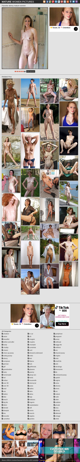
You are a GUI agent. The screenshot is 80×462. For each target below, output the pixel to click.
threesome (59, 369)
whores (57, 386)
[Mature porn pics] (30, 119)
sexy (56, 408)
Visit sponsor (31, 71)
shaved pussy (60, 353)
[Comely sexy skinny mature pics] (68, 89)
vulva (57, 383)
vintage (57, 416)
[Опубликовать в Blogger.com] (44, 1)
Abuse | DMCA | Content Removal (12, 460)
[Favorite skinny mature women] (25, 38)
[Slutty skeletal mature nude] (30, 183)
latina (31, 394)
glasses (32, 369)
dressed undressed (36, 353)
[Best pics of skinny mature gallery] (68, 247)
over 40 (5, 386)
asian (5, 336)
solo (56, 364)
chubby (5, 347)
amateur (6, 334)
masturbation (33, 405)
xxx (56, 391)
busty (5, 345)
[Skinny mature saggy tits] (30, 150)
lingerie (31, 402)
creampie (32, 345)
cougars (32, 339)
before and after (8, 342)
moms (31, 410)
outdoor (57, 402)
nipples (31, 416)
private (57, 405)
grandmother (7, 369)
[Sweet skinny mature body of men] (30, 233)
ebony (5, 358)
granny (31, 372)
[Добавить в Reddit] (65, 1)
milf (30, 408)
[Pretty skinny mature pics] (11, 106)
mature (57, 394)
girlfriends (32, 366)
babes (5, 394)
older (57, 399)
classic (5, 350)
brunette (6, 416)
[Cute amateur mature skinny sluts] (68, 141)
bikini (5, 405)
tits (56, 372)
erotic (31, 356)
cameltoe (6, 419)
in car (31, 334)
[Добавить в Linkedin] (56, 1)
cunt (30, 350)
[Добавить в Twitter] (73, 1)
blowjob (6, 410)
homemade (7, 375)
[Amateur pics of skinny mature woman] (11, 152)
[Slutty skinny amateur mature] (11, 234)
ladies (31, 388)
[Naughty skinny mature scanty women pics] (30, 211)
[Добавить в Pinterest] (62, 1)
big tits (5, 402)
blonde (5, 408)
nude (57, 397)
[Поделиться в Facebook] (47, 1)
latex (31, 391)
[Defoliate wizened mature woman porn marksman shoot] (49, 155)
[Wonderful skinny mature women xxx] (11, 262)
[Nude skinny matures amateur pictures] (11, 207)
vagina (57, 380)
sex (56, 350)
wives (57, 388)
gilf (4, 366)
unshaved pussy (61, 375)
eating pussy (7, 356)
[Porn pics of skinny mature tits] (49, 250)
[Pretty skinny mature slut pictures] (68, 220)
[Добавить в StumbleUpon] (68, 1)
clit (30, 336)
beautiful (6, 339)
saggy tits (58, 345)
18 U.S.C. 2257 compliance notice (33, 460)
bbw (4, 397)
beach (5, 399)
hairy (5, 372)
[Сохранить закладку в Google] (50, 1)
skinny (57, 410)
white (57, 419)
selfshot (58, 347)
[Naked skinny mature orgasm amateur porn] (49, 122)
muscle (31, 413)
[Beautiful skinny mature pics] (30, 282)
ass (4, 391)
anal (4, 388)
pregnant (58, 336)
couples (32, 342)
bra (4, 413)
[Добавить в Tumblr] (70, 1)
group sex (32, 375)
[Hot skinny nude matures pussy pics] (30, 255)
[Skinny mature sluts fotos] (68, 274)
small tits (58, 361)
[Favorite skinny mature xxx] (49, 276)
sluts (56, 358)
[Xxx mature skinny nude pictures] (49, 231)
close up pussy (8, 353)
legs (30, 397)
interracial (32, 383)
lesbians (32, 399)
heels (31, 377)
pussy (57, 339)
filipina (31, 361)
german (6, 364)
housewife (32, 380)
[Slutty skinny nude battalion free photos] (49, 210)
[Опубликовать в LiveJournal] (59, 1)
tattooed (58, 413)
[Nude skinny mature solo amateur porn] (68, 193)
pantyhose (58, 334)
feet (30, 358)
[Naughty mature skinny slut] (68, 168)
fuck (30, 364)
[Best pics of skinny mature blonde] (11, 181)
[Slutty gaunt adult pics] (49, 184)
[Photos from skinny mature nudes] (49, 90)
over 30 (5, 383)
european (6, 361)
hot (4, 377)
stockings (58, 366)
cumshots (32, 347)
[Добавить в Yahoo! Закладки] (76, 1)
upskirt (57, 377)
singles (57, 356)
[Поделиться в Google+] (53, 1)
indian (5, 380)
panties (31, 419)
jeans (31, 386)
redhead (58, 342)
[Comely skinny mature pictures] (30, 92)
